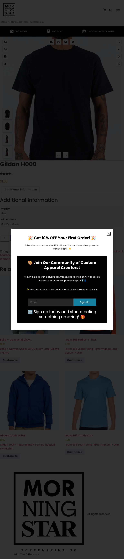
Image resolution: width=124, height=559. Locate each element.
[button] (109, 233)
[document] (62, 279)
